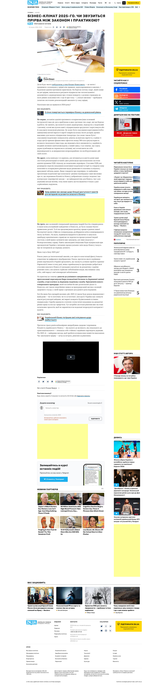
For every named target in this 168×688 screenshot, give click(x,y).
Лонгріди (93, 3)
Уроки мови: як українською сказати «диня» (124, 260)
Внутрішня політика (32, 650)
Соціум (115, 650)
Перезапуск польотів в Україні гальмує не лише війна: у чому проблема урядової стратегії (123, 170)
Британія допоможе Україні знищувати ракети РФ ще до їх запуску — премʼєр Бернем (124, 283)
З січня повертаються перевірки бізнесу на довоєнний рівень (73, 112)
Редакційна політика (60, 634)
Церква (86, 658)
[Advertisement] (71, 210)
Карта (56, 636)
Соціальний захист (60, 650)
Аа (124, 2)
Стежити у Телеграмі (55, 479)
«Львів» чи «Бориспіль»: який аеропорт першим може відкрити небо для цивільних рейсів (123, 180)
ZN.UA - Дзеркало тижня (127, 133)
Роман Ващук (49, 79)
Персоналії (58, 661)
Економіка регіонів (31, 664)
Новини (60, 3)
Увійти (119, 3)
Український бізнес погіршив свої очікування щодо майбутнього (68, 318)
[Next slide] (139, 7)
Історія (115, 653)
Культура (87, 661)
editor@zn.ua (74, 641)
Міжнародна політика (32, 653)
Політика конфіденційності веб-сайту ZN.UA (129, 681)
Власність (116, 661)
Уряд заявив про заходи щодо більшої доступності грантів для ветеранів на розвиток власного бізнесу (71, 193)
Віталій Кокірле (63, 610)
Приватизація (30, 661)
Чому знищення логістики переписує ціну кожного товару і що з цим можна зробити (126, 608)
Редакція (57, 628)
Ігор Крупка (119, 612)
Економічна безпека (61, 658)
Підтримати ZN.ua (133, 2)
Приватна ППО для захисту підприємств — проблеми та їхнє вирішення (98, 608)
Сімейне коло (117, 656)
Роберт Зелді (91, 612)
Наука (86, 650)
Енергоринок (30, 658)
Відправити (95, 418)
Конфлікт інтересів (60, 656)
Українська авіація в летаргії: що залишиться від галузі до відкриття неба (123, 200)
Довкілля (86, 656)
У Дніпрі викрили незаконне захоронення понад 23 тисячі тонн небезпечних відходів (123, 233)
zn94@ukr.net (74, 636)
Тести (100, 3)
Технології (87, 653)
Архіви (56, 625)
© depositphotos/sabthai (43, 74)
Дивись (118, 437)
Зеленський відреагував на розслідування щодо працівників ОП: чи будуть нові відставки (124, 251)
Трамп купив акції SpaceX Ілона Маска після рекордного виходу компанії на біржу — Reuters (121, 222)
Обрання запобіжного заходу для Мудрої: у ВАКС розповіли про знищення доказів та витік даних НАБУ (124, 270)
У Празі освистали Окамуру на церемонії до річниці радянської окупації (124, 293)
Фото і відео (75, 3)
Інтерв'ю (85, 3)
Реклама (56, 631)
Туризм (115, 658)
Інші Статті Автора (123, 353)
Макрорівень (30, 656)
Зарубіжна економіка (61, 653)
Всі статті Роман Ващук (47, 388)
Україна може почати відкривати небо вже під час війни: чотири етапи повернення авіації (123, 190)
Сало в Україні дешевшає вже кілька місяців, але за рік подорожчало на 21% (122, 211)
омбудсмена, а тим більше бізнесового (68, 84)
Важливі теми (33, 7)
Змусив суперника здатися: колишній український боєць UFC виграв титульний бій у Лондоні (127, 519)
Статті (67, 3)
